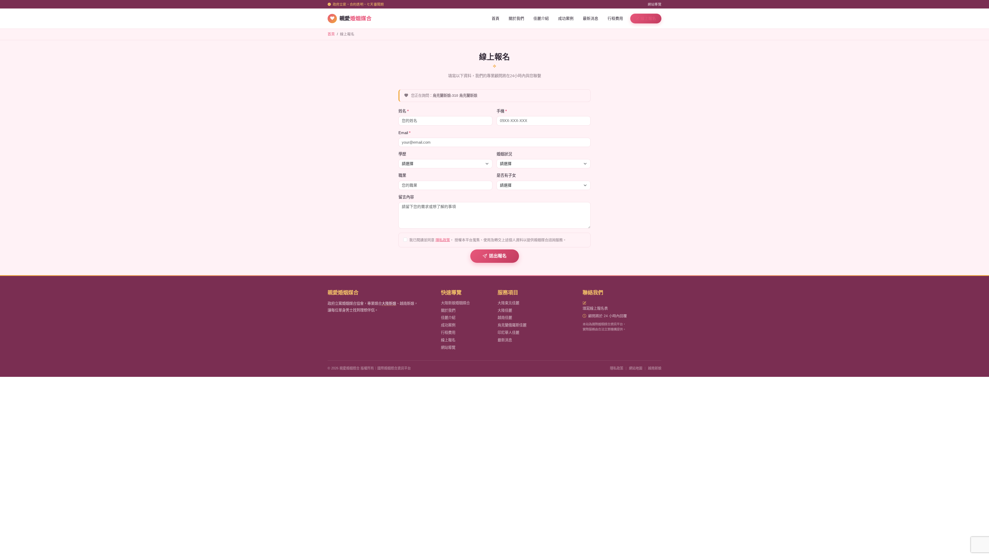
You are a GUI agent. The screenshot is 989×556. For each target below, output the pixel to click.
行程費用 (615, 18)
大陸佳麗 (505, 310)
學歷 (402, 154)
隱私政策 (443, 240)
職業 (402, 175)
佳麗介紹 (541, 18)
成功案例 (566, 18)
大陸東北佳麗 (508, 303)
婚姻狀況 (504, 154)
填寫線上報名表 (595, 308)
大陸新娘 (389, 303)
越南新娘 (654, 368)
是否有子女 (506, 175)
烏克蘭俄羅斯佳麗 (512, 325)
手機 (500, 111)
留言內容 (406, 197)
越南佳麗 (505, 318)
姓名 (402, 111)
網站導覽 (654, 4)
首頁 (495, 18)
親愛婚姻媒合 (343, 293)
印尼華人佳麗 (508, 333)
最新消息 (590, 18)
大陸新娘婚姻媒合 (455, 303)
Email (403, 133)
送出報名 (498, 256)
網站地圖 (635, 368)
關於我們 (516, 18)
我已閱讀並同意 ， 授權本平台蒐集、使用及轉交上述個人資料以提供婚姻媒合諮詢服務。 (487, 240)
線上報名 (648, 18)
